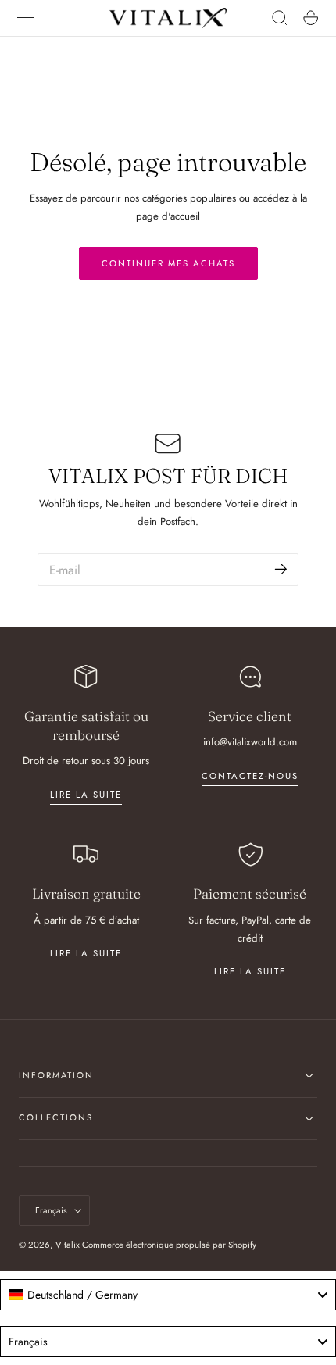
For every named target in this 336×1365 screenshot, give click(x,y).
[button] (26, 18)
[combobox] (168, 1294)
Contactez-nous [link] (250, 776)
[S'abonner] (281, 568)
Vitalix (67, 1244)
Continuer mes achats (168, 263)
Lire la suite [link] (86, 794)
